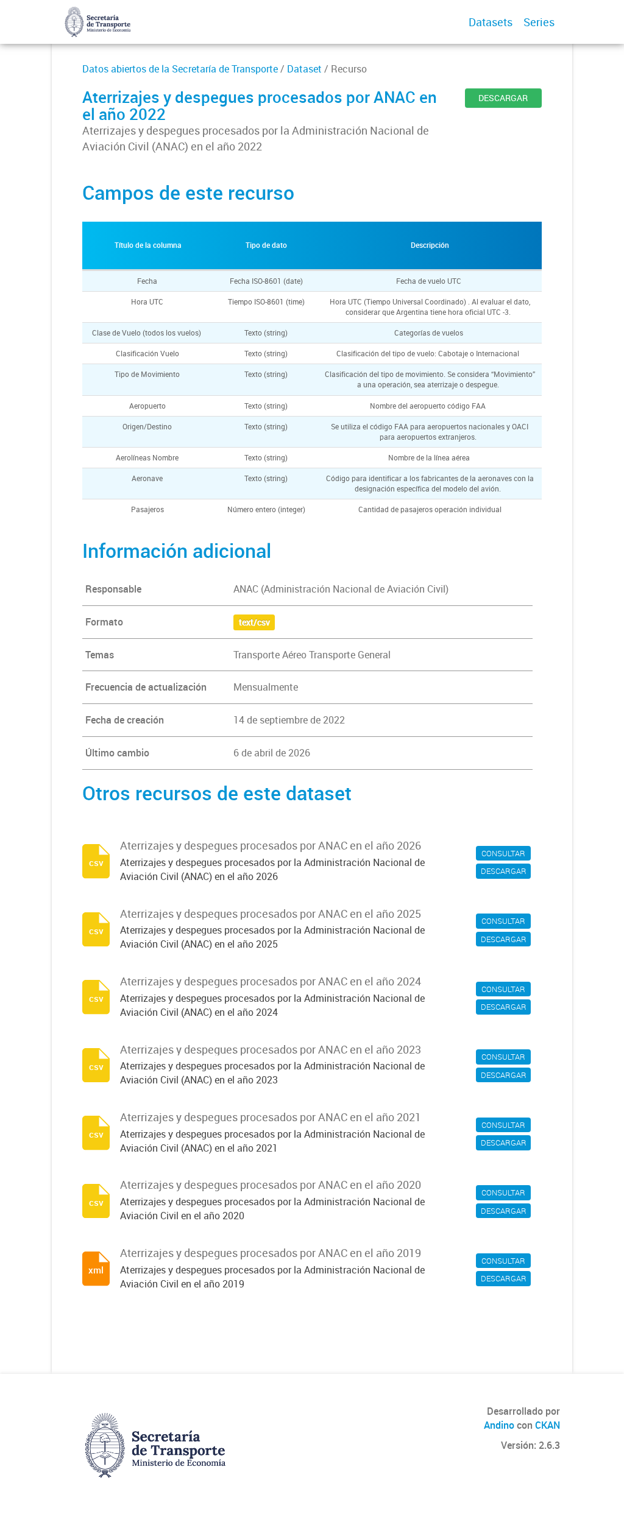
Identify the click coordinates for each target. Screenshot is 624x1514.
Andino (499, 1425)
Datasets (490, 22)
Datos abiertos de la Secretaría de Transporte (180, 69)
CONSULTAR (503, 853)
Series (539, 22)
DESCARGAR (503, 98)
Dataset (304, 69)
